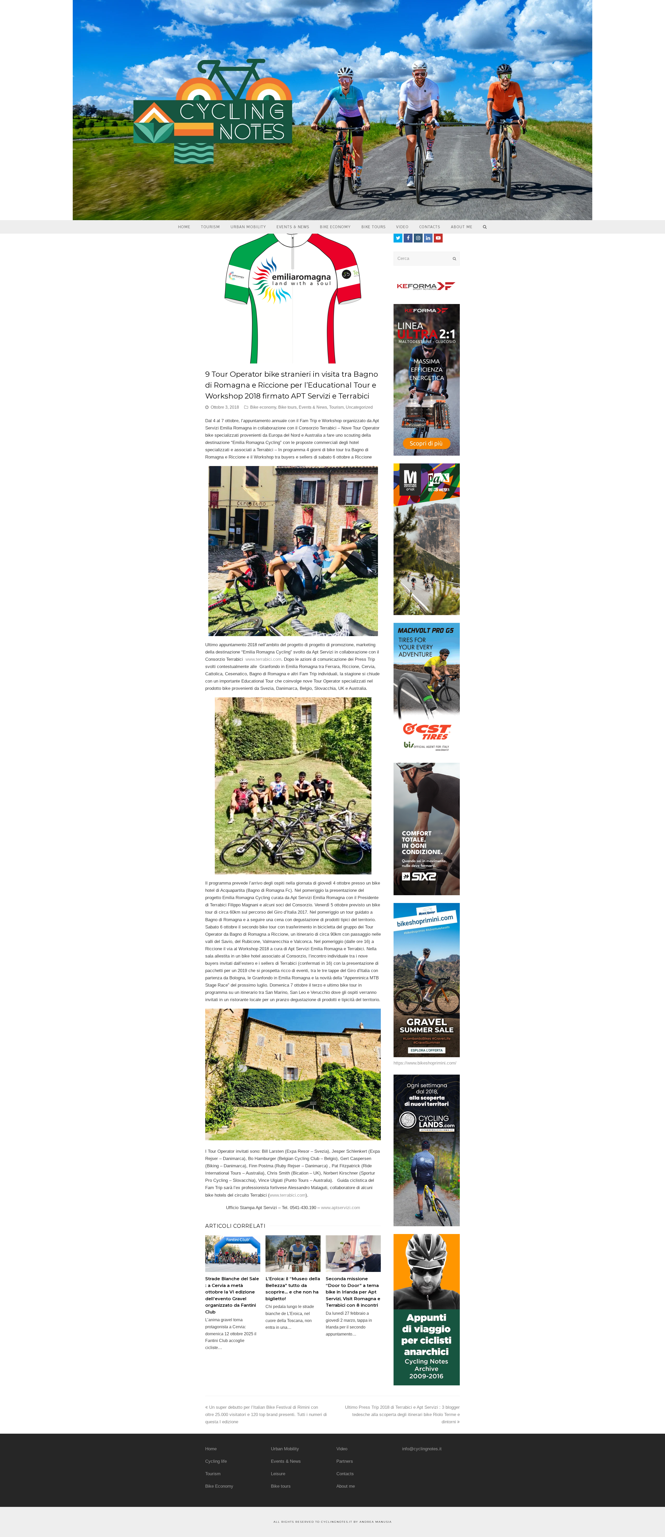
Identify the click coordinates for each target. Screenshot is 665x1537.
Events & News (313, 407)
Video (341, 1448)
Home (211, 1448)
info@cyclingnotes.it (422, 1448)
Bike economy (263, 407)
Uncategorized (359, 407)
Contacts (345, 1473)
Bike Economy (219, 1486)
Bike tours (287, 407)
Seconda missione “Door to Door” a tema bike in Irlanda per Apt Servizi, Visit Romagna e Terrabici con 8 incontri (353, 1292)
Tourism (336, 407)
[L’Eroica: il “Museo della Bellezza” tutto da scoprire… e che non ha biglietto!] (293, 1253)
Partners (344, 1461)
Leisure (278, 1473)
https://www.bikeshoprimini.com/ (425, 1063)
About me (345, 1486)
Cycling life (216, 1461)
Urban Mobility (285, 1448)
